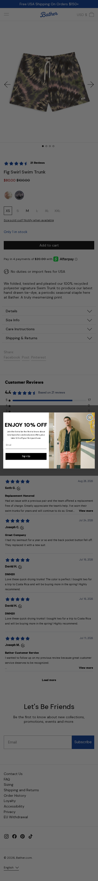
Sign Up (26, 456)
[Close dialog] (89, 417)
